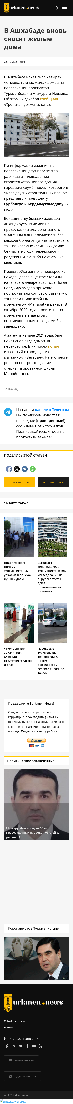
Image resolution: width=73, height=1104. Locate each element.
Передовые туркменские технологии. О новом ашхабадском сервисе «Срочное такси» (51, 661)
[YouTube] (33, 1045)
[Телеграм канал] (13, 1045)
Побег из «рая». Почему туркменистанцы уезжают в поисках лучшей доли (17, 571)
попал (53, 346)
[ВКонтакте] (20, 1045)
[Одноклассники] (6, 1045)
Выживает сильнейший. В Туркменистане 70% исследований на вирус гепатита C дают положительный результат (52, 577)
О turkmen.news (15, 1021)
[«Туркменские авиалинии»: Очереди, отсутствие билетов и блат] (19, 642)
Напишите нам (23, 1060)
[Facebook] (26, 1045)
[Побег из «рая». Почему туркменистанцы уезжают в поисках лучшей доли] (19, 556)
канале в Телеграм (52, 409)
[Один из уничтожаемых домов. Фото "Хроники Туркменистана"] (36, 155)
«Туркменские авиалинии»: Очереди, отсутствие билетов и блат (18, 657)
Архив (8, 1027)
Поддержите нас (24, 1076)
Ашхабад (11, 389)
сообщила (49, 98)
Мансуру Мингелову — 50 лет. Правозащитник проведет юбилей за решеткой (33, 832)
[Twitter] (40, 1045)
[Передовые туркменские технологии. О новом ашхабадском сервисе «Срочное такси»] (52, 642)
